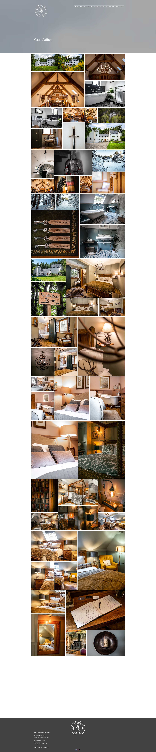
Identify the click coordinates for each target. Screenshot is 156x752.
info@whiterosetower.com (41, 737)
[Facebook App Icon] (76, 749)
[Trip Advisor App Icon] (79, 749)
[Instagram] (78, 749)
